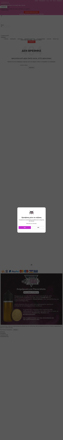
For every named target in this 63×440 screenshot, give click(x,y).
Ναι (25, 227)
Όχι (38, 227)
